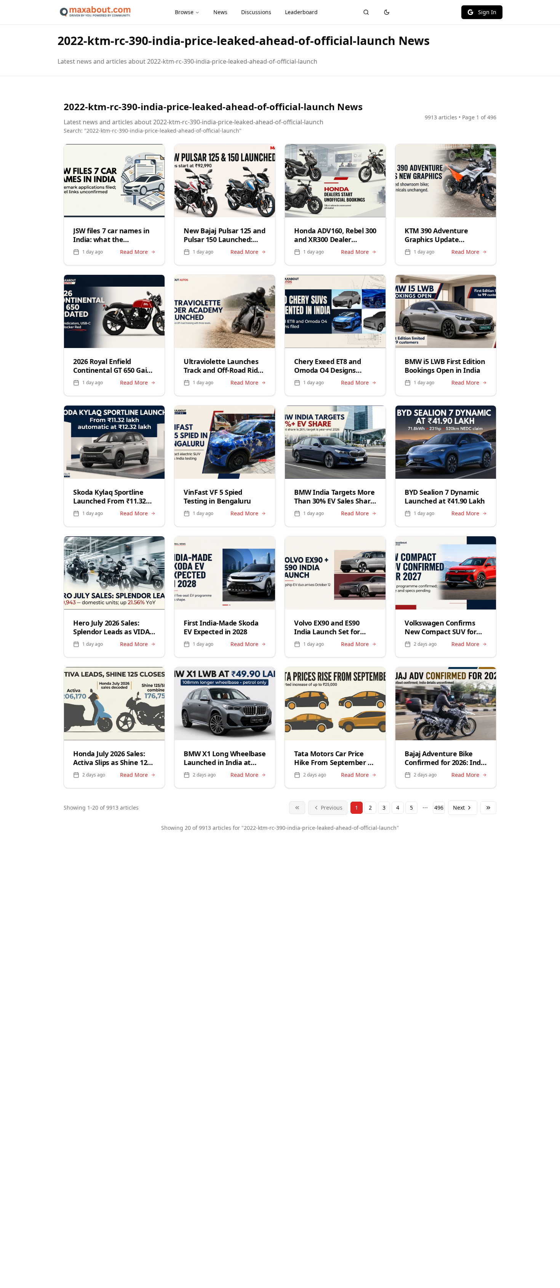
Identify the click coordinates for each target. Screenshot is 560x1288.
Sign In (487, 12)
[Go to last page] (488, 807)
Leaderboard (301, 12)
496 (438, 807)
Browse (184, 12)
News (220, 12)
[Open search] (366, 12)
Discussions (256, 12)
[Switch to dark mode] (387, 12)
